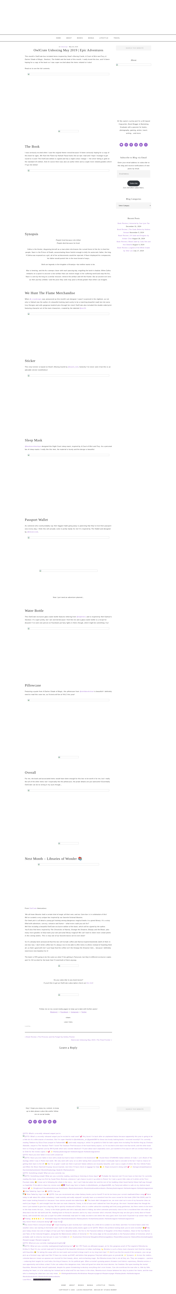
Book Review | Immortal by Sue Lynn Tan (134, 223)
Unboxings (64, 46)
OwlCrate (33, 908)
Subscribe (134, 183)
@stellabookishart (87, 691)
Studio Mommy (110, 1290)
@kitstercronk (32, 532)
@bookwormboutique (33, 446)
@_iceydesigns (36, 299)
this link (90, 983)
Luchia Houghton (88, 17)
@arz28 (83, 308)
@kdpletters (81, 617)
